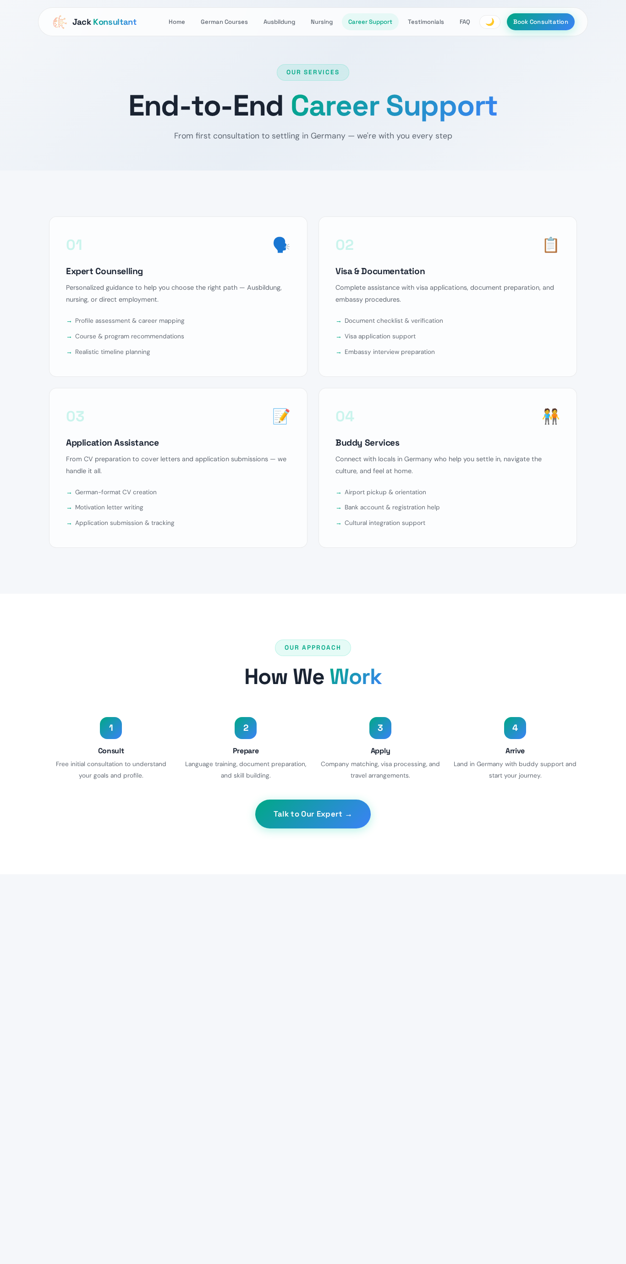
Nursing (322, 22)
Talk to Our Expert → (313, 814)
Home (177, 22)
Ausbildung (279, 22)
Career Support (370, 22)
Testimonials (426, 22)
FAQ (465, 22)
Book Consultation (540, 22)
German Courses (224, 22)
